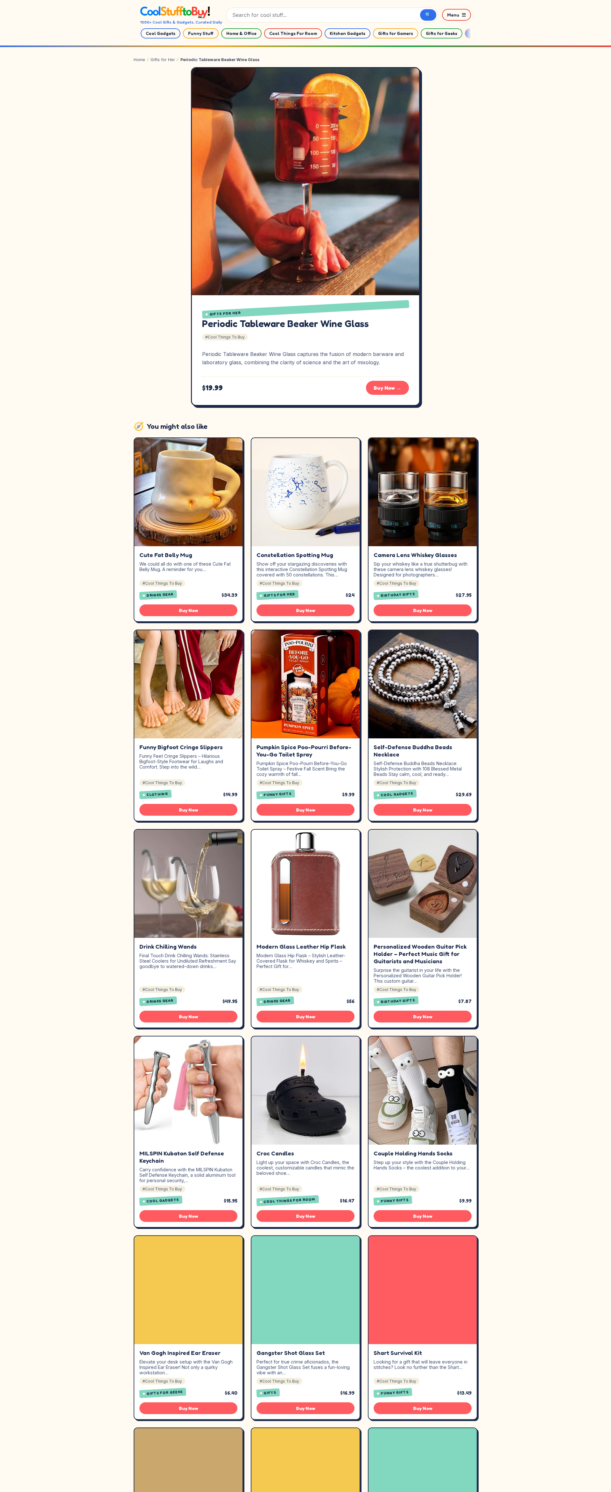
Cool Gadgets (160, 33)
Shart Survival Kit (398, 1352)
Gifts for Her (163, 59)
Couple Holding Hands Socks (413, 1153)
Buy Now (188, 610)
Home (139, 59)
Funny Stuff (201, 33)
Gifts (270, 1392)
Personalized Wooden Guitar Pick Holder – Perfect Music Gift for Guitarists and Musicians (420, 954)
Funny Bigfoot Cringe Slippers (181, 746)
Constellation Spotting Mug (294, 554)
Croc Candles (275, 1153)
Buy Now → (387, 388)
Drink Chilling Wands (168, 946)
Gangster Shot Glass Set (290, 1352)
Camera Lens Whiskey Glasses (415, 554)
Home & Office (241, 33)
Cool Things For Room (293, 33)
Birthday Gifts (398, 595)
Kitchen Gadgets (347, 33)
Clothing (157, 794)
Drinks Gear (160, 594)
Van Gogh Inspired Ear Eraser (180, 1352)
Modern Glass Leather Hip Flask (301, 946)
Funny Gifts (277, 794)
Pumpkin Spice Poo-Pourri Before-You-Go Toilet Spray (303, 750)
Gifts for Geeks (441, 33)
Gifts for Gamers (395, 33)
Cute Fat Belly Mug (165, 554)
